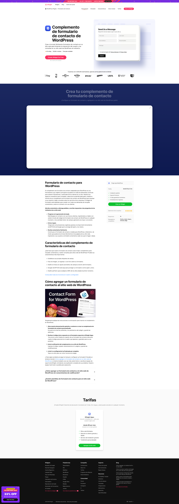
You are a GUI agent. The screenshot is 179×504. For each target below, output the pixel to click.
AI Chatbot (48, 488)
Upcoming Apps (102, 492)
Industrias (100, 490)
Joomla (64, 488)
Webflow (65, 470)
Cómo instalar (111, 8)
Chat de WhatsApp (50, 474)
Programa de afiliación (86, 472)
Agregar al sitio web (89, 445)
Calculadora (48, 481)
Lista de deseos (102, 481)
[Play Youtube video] (70, 303)
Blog (63, 4)
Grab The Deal (10, 499)
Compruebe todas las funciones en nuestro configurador (62, 274)
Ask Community (102, 467)
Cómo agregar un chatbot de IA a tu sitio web (124, 466)
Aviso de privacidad (72, 501)
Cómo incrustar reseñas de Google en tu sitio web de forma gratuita (125, 469)
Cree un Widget (129, 8)
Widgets (57, 4)
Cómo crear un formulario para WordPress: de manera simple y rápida (124, 478)
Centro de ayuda (70, 4)
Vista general (84, 8)
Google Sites (66, 481)
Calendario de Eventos (51, 479)
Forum (82, 481)
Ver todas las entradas (122, 486)
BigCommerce (66, 486)
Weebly (65, 484)
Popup (46, 477)
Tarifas (119, 8)
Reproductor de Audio (50, 484)
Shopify (65, 477)
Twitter (82, 490)
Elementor (65, 474)
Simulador (93, 8)
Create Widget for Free (56, 57)
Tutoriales (100, 483)
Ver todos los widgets (51, 490)
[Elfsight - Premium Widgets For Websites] (48, 5)
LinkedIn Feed (48, 472)
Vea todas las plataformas (70, 490)
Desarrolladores (85, 474)
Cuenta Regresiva (49, 470)
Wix (64, 467)
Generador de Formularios (51, 486)
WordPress (65, 472)
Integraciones (101, 485)
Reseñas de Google (50, 465)
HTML (64, 479)
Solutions (100, 479)
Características (102, 8)
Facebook (83, 483)
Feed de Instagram (49, 467)
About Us (83, 467)
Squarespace (66, 465)
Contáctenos (84, 465)
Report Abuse (101, 470)
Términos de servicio (61, 501)
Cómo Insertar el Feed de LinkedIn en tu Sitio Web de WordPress (124, 473)
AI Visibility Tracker (103, 476)
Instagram (83, 485)
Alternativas (101, 488)
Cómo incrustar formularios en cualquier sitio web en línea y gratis (124, 483)
